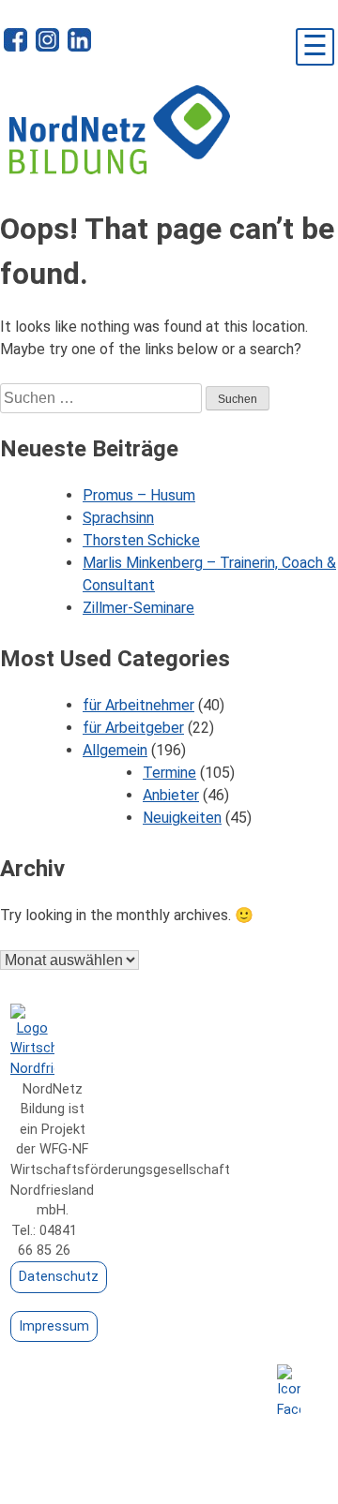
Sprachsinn (118, 518)
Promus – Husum (139, 495)
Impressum (54, 1326)
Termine (169, 773)
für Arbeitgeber (133, 728)
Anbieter (171, 795)
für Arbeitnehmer (138, 705)
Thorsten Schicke (141, 540)
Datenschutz (59, 1277)
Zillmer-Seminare (138, 608)
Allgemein (115, 750)
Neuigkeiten (182, 817)
